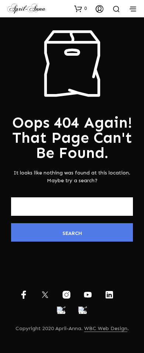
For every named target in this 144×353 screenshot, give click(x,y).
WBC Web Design (105, 329)
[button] (80, 8)
